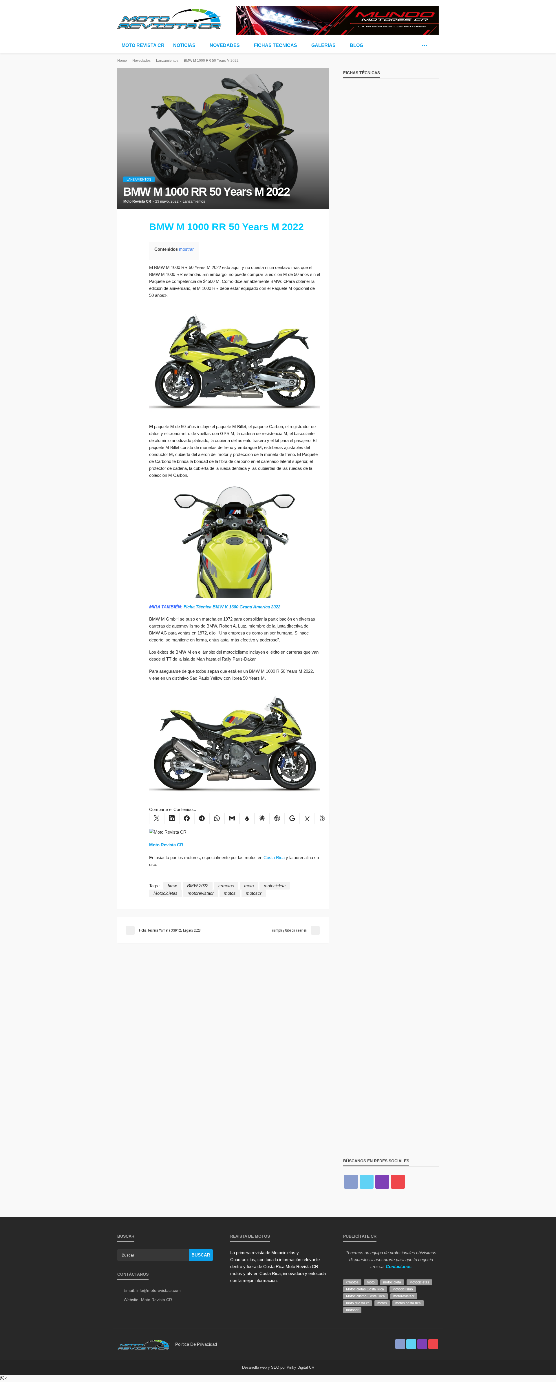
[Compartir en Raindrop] (247, 818)
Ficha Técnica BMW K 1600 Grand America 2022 (232, 606)
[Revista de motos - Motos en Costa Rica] (169, 18)
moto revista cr (357, 1303)
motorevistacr (201, 893)
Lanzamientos (139, 179)
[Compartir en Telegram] (201, 818)
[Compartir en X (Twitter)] (156, 818)
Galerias (323, 45)
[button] (3, 1378)
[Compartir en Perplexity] (322, 818)
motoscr (253, 893)
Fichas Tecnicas (275, 45)
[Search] (434, 45)
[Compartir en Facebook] (186, 818)
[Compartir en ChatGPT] (277, 818)
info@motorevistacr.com (158, 1290)
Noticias (184, 45)
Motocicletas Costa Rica (365, 1289)
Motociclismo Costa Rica (365, 1296)
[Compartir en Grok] (307, 818)
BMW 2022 (197, 885)
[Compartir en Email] (231, 818)
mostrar (186, 249)
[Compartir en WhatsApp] (216, 818)
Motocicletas (165, 893)
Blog (356, 45)
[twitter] (415, 45)
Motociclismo (402, 1289)
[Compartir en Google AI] (292, 818)
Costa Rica (274, 857)
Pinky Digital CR (300, 1367)
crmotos (226, 885)
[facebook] (407, 45)
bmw (172, 885)
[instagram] (382, 1182)
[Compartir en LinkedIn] (171, 818)
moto (249, 885)
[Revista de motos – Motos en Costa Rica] (143, 1344)
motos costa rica (408, 1303)
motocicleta (275, 885)
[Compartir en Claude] (262, 818)
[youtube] (398, 1182)
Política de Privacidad (196, 1344)
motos (230, 893)
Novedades (225, 45)
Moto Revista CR (143, 45)
